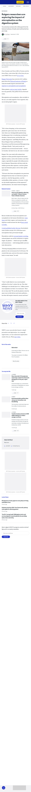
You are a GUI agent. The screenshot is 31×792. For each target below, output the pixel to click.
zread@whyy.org (16, 445)
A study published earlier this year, (11, 228)
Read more (6, 442)
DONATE (20, 2)
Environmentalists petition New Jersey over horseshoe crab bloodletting (20, 400)
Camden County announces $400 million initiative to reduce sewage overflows (20, 415)
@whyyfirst (8, 445)
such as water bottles (16, 89)
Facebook (8, 323)
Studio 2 (13, 190)
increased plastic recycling (20, 236)
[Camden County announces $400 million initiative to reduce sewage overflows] (6, 416)
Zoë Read (8, 34)
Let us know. (20, 75)
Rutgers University (7, 79)
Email (14, 323)
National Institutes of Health (18, 81)
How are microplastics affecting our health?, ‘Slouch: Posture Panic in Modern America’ (20, 194)
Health (17, 190)
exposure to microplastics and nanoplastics (14, 86)
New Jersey (18, 6)
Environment (11, 6)
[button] (3, 787)
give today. (18, 337)
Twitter (11, 323)
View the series (16, 361)
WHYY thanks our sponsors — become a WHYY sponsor (15, 123)
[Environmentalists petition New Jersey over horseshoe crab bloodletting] (6, 400)
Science (4, 6)
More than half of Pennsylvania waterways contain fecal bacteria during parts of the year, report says (20, 378)
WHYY (5, 2)
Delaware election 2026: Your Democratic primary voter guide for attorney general (15, 508)
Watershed (4, 11)
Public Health (26, 6)
